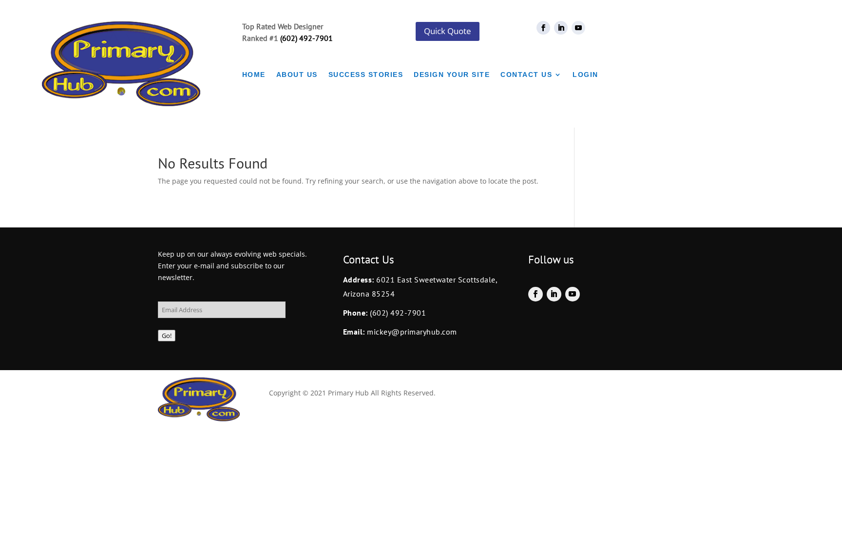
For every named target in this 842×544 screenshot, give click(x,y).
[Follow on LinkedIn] (561, 28)
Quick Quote (447, 31)
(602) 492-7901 (306, 38)
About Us (297, 74)
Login (585, 74)
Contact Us (526, 74)
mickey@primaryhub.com (411, 332)
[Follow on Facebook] (543, 28)
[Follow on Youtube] (578, 28)
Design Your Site (452, 74)
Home (254, 74)
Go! (167, 335)
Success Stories (365, 74)
